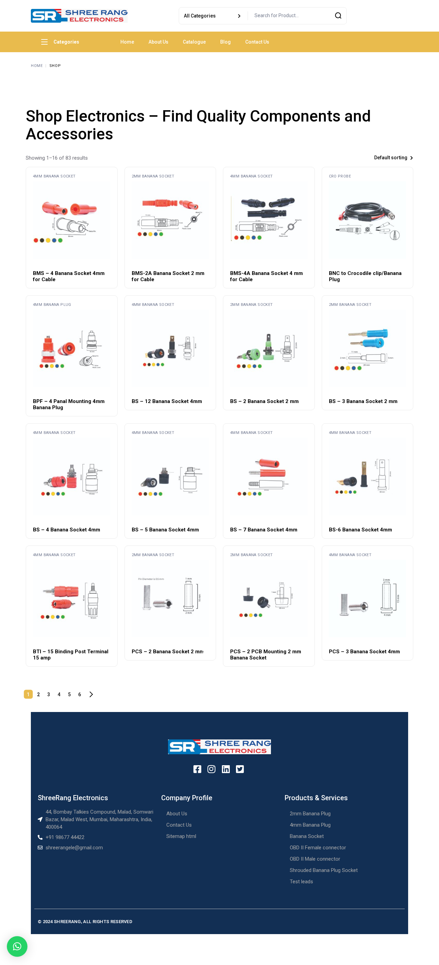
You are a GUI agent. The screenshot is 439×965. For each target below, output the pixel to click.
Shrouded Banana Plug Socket (324, 870)
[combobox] (375, 157)
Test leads (301, 881)
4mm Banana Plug (52, 304)
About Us (176, 814)
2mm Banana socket (153, 176)
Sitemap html (181, 836)
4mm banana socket (54, 176)
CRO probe (340, 176)
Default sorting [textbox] (390, 157)
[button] (17, 946)
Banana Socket (307, 836)
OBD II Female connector (318, 848)
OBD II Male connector (315, 859)
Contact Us (179, 825)
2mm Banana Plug (310, 814)
